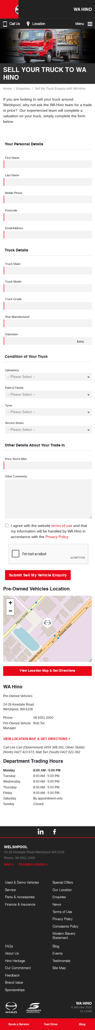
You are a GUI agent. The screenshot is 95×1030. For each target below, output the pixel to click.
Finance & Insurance (20, 904)
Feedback (12, 975)
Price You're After (16, 458)
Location (38, 24)
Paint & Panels (14, 387)
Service (10, 890)
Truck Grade (13, 299)
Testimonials (61, 961)
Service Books (14, 422)
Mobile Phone (13, 193)
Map (7, 864)
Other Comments (16, 476)
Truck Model (13, 281)
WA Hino (83, 9)
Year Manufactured (17, 316)
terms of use (61, 525)
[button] (47, 623)
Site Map (59, 968)
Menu (79, 24)
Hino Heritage (15, 961)
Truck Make (13, 263)
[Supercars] (33, 1008)
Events (58, 953)
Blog (56, 946)
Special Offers (63, 882)
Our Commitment (18, 968)
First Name (12, 157)
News (57, 904)
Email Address (14, 228)
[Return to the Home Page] (12, 1008)
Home (7, 89)
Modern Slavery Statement (64, 935)
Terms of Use (62, 912)
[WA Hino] (9, 9)
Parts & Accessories (20, 897)
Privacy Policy (56, 537)
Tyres (8, 405)
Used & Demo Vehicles (22, 882)
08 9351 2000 (43, 718)
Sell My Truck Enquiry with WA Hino (60, 89)
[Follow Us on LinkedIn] (40, 831)
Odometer (11, 334)
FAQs (9, 946)
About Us (12, 953)
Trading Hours (32, 864)
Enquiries (23, 89)
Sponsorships (15, 990)
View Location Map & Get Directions (47, 670)
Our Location (62, 890)
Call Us (15, 24)
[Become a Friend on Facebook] (54, 831)
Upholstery (12, 370)
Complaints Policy (65, 926)
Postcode (11, 210)
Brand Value (14, 982)
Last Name (12, 175)
